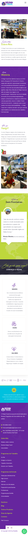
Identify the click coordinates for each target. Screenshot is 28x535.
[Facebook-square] (8, 527)
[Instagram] (11, 527)
